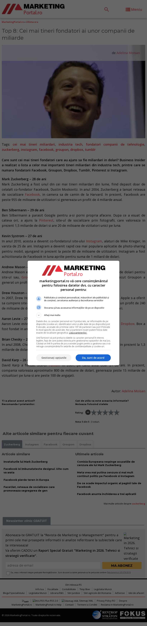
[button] (73, 315)
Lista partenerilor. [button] (78, 332)
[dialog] (73, 313)
